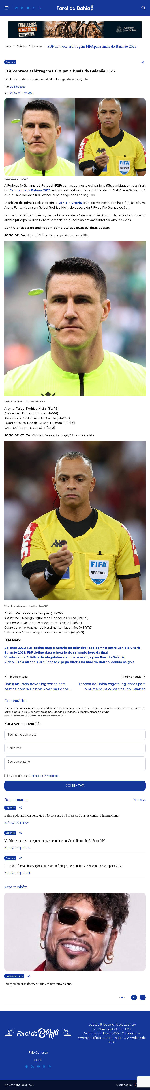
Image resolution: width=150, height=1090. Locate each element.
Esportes (37, 46)
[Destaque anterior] (134, 997)
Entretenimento (14, 976)
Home (8, 46)
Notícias (22, 46)
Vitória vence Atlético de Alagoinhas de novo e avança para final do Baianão (64, 657)
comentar (75, 785)
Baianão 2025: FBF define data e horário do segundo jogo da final (56, 652)
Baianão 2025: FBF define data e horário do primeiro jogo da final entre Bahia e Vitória (72, 648)
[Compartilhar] (143, 62)
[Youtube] (28, 7)
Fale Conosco (38, 1052)
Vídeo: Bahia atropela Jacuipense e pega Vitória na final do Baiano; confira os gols (69, 662)
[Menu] (6, 8)
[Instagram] (33, 7)
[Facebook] (16, 7)
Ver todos (139, 799)
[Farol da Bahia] (75, 7)
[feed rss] (39, 7)
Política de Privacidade (44, 775)
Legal (38, 1060)
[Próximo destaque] (143, 997)
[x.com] (22, 7)
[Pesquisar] (143, 8)
